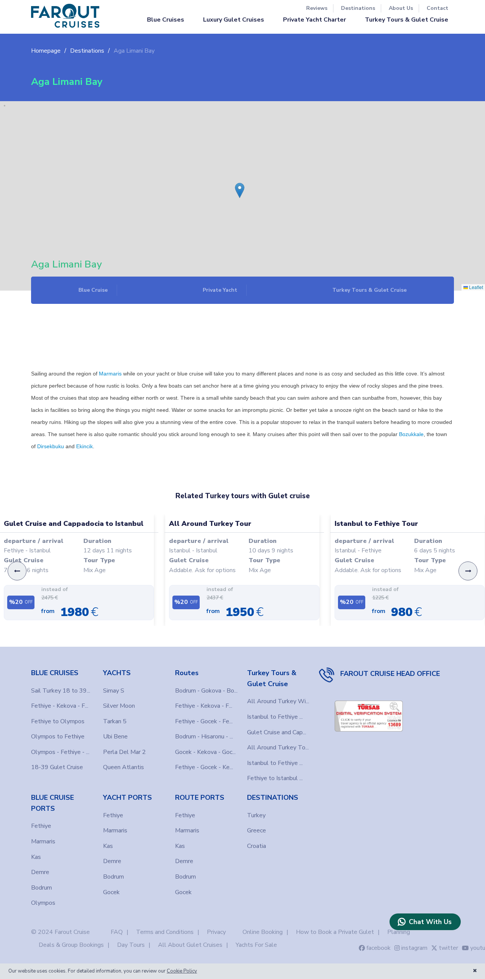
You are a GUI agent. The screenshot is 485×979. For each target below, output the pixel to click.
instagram (414, 948)
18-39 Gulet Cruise (57, 767)
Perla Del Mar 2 (124, 752)
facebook (378, 948)
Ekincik (84, 446)
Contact (437, 8)
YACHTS (117, 672)
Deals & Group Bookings (71, 945)
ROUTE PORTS (199, 797)
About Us (401, 8)
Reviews (316, 8)
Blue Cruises (165, 20)
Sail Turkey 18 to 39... (60, 691)
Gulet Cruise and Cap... (276, 732)
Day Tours (131, 945)
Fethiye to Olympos (57, 721)
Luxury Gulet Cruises (233, 20)
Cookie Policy (182, 971)
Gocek (111, 892)
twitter (448, 948)
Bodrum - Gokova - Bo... (206, 691)
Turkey (256, 815)
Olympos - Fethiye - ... (60, 752)
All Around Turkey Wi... (278, 701)
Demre (40, 872)
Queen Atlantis (123, 767)
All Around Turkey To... (278, 747)
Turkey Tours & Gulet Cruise (406, 20)
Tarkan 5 (115, 721)
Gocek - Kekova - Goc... (205, 752)
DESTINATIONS (272, 797)
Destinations (358, 8)
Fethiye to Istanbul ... (275, 778)
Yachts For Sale (256, 945)
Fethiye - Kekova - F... (59, 706)
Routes (187, 672)
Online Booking (262, 932)
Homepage (46, 51)
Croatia (256, 846)
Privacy (216, 932)
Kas (36, 857)
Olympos (43, 903)
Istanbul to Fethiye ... (275, 717)
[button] (237, 185)
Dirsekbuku (50, 446)
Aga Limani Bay (134, 51)
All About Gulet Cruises (190, 945)
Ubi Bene (115, 736)
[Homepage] (65, 16)
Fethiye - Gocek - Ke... (204, 767)
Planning (398, 932)
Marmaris (110, 374)
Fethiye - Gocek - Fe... (204, 721)
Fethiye (41, 826)
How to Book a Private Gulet (335, 932)
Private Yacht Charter (314, 20)
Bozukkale (411, 434)
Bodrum (41, 888)
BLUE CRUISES (54, 672)
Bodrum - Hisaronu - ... (204, 736)
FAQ (117, 932)
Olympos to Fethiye (57, 736)
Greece (256, 830)
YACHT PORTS (127, 797)
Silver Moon (119, 706)
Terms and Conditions (165, 932)
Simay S (113, 691)
